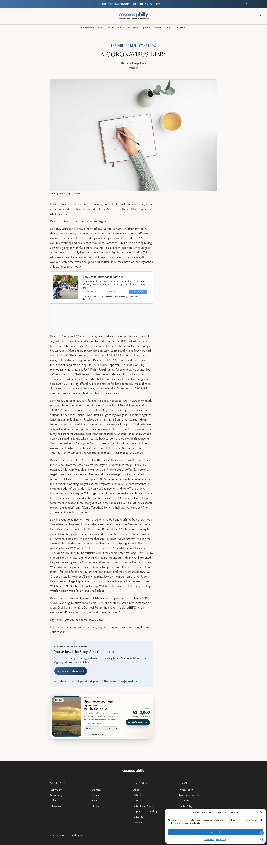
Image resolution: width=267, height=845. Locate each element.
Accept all (215, 832)
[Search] (260, 15)
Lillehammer (125, 498)
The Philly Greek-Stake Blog (133, 46)
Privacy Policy (221, 839)
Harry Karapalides (135, 63)
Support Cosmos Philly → (150, 3)
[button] (261, 812)
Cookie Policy (209, 839)
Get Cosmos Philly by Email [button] (71, 670)
